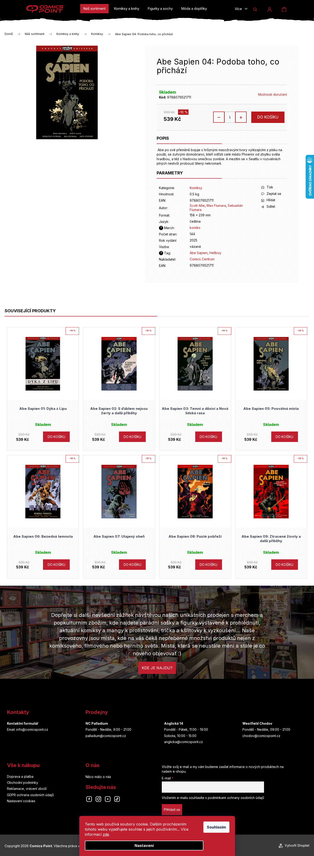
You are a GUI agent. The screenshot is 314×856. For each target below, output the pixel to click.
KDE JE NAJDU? (157, 668)
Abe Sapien (199, 253)
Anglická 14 (173, 723)
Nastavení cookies (21, 801)
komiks (195, 228)
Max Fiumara (216, 205)
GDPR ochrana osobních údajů (30, 795)
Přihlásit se (172, 810)
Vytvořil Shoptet (297, 845)
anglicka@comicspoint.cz (183, 742)
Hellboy (215, 253)
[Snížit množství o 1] (219, 117)
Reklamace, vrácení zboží (27, 789)
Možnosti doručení (272, 94)
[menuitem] (94, 8)
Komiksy (196, 188)
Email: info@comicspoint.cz (27, 729)
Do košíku (267, 117)
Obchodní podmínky (22, 783)
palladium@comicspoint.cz (106, 736)
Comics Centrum (202, 259)
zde (106, 834)
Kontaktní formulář (22, 723)
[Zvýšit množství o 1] (241, 117)
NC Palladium (97, 723)
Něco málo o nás (98, 777)
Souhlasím (216, 827)
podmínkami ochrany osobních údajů (236, 798)
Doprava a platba (20, 776)
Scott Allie (197, 205)
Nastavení (144, 845)
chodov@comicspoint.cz (261, 736)
